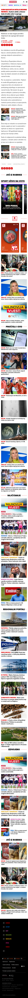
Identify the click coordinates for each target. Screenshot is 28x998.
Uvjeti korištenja (6, 964)
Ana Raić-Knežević (7, 42)
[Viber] (9, 45)
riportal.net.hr (14, 986)
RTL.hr (3, 980)
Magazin (8, 935)
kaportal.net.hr (20, 985)
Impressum (5, 961)
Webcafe (8, 939)
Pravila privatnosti (7, 968)
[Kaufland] (14, 218)
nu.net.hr (4, 990)
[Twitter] (5, 45)
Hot (7, 931)
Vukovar (9, 164)
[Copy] (12, 45)
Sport (8, 927)
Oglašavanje (12, 961)
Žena (7, 943)
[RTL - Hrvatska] (4, 976)
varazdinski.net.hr (6, 986)
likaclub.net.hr (10, 990)
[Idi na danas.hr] (13, 1)
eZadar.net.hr (18, 988)
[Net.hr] (11, 976)
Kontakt (14, 968)
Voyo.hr (12, 980)
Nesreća (4, 164)
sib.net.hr (14, 985)
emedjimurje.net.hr (6, 985)
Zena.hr (7, 980)
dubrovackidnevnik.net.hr (8, 988)
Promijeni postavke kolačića (9, 971)
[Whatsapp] (7, 45)
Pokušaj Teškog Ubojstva (19, 164)
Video (7, 947)
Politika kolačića (15, 964)
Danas (8, 923)
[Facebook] (2, 45)
